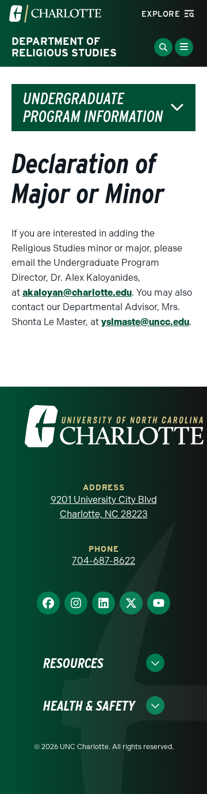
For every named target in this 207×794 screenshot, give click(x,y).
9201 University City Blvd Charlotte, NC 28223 (104, 507)
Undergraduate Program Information (93, 107)
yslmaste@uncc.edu (145, 321)
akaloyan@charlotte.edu (77, 292)
